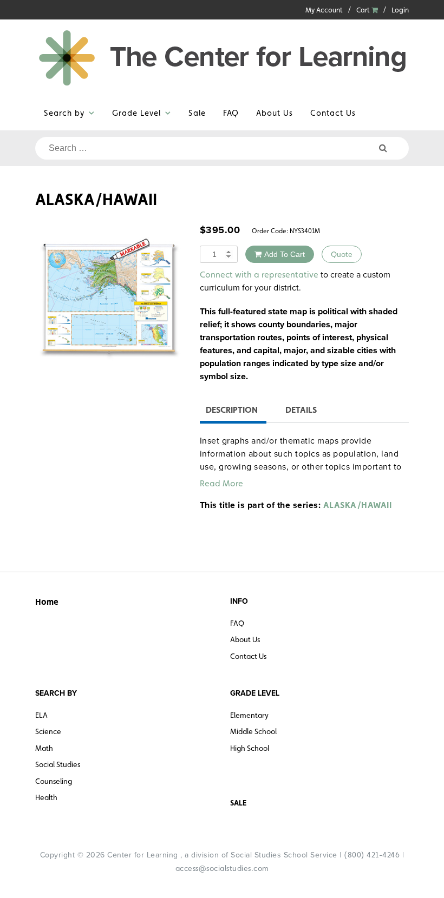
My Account (324, 10)
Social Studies (57, 764)
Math (44, 748)
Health (46, 797)
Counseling (53, 781)
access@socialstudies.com (222, 868)
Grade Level (136, 112)
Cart (363, 10)
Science (48, 731)
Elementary (249, 715)
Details (301, 410)
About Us (274, 112)
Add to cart (284, 254)
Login (400, 10)
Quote (341, 254)
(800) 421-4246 (372, 854)
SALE (238, 802)
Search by (64, 112)
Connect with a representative (259, 274)
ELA (41, 715)
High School (249, 748)
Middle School (253, 731)
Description (232, 410)
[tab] (231, 411)
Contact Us (333, 112)
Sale (197, 112)
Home (46, 602)
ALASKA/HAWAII (357, 505)
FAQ (231, 112)
